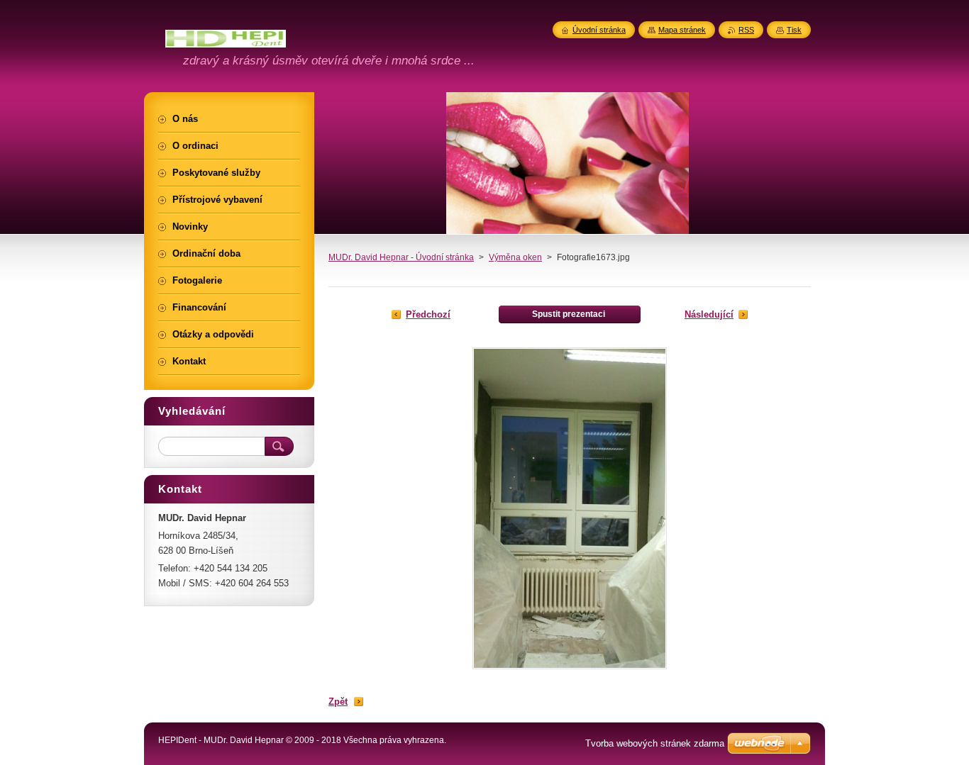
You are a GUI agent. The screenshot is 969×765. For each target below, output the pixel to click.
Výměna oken (515, 257)
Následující (709, 314)
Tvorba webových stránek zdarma (654, 743)
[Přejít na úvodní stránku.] (225, 39)
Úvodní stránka (599, 30)
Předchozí (428, 314)
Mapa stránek (682, 30)
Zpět (338, 701)
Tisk (794, 30)
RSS (746, 30)
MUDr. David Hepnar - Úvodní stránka (401, 257)
